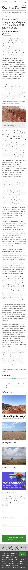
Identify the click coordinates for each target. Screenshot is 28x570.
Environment (13, 382)
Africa (7, 382)
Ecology (9, 16)
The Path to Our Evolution (12, 468)
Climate (4, 16)
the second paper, (14, 257)
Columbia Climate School (12, 31)
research (16, 386)
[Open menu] (25, 2)
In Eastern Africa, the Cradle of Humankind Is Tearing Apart (13, 417)
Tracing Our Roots (9, 443)
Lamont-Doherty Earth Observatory (16, 139)
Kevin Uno (10, 285)
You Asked (4, 493)
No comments (7, 35)
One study (4, 131)
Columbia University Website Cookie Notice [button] (13, 567)
